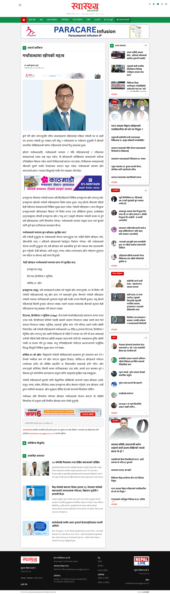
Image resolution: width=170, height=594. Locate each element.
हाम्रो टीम (24, 584)
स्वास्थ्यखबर (27, 429)
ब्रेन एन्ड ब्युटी (108, 19)
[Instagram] (162, 4)
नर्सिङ (88, 19)
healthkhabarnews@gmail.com (41, 433)
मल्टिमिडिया (65, 19)
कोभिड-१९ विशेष (103, 578)
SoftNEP (146, 592)
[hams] (63, 78)
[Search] (166, 4)
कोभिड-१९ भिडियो (103, 582)
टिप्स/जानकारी (124, 19)
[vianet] (63, 416)
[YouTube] (158, 4)
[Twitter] (154, 4)
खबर (41, 19)
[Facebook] (150, 4)
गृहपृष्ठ (100, 561)
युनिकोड (100, 565)
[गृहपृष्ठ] (24, 20)
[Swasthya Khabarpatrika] (85, 7)
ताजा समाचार (120, 45)
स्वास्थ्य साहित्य (103, 570)
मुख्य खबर (32, 19)
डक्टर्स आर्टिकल (52, 19)
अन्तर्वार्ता (97, 19)
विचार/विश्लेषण (78, 19)
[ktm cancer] (63, 193)
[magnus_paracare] (85, 38)
